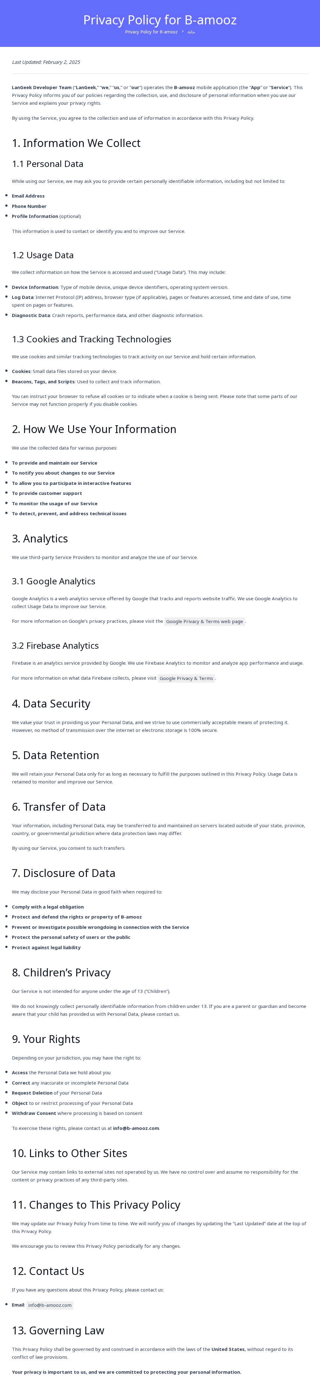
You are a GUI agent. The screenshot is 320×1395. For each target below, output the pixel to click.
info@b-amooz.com (50, 1305)
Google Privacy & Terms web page (204, 621)
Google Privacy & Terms (186, 678)
